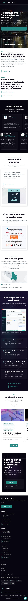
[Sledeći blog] (15, 405)
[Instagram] (8, 574)
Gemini (19, 580)
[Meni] (15, 2)
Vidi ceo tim (6, 71)
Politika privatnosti (14, 595)
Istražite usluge (8, 92)
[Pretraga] (12, 2)
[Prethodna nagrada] (3, 187)
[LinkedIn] (11, 574)
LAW (6, 2)
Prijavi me (11, 482)
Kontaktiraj (5, 506)
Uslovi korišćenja (5, 595)
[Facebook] (2, 574)
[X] (5, 574)
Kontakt (13, 28)
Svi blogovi (14, 445)
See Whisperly (15, 386)
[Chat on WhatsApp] (25, 598)
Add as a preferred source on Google (12, 592)
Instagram (3, 568)
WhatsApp (6, 524)
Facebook (3, 564)
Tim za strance (8, 96)
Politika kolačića (23, 595)
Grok (13, 583)
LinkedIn (3, 570)
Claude (12, 580)
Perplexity (6, 583)
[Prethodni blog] (12, 405)
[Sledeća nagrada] (25, 187)
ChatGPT (6, 580)
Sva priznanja (9, 184)
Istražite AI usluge (14, 383)
